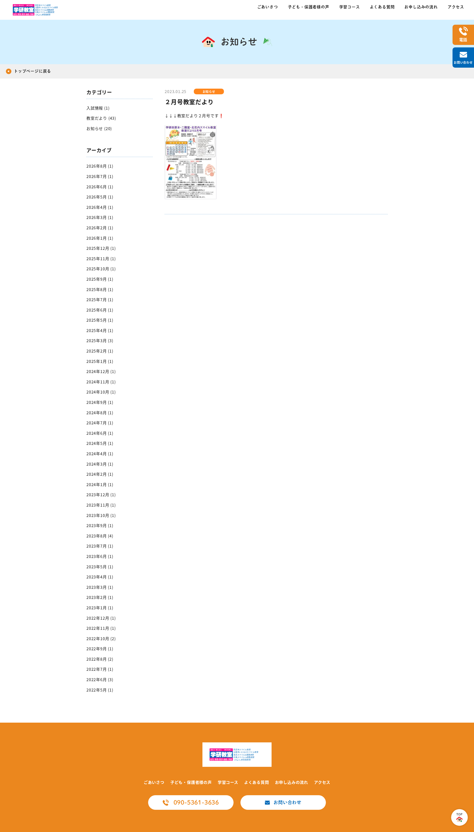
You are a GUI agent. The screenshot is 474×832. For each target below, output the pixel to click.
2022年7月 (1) (99, 669)
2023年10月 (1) (101, 515)
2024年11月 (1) (101, 382)
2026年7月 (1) (99, 176)
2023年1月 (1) (99, 608)
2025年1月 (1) (99, 361)
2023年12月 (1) (101, 494)
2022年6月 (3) (99, 679)
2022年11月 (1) (101, 628)
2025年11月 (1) (101, 258)
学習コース (349, 7)
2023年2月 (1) (99, 597)
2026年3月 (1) (99, 217)
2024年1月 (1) (99, 484)
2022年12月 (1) (101, 618)
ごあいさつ (267, 7)
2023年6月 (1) (99, 556)
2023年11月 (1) (101, 505)
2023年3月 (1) (99, 587)
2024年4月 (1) (99, 453)
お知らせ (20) (99, 128)
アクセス (456, 7)
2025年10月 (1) (101, 269)
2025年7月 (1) (99, 299)
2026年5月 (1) (99, 197)
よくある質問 (382, 7)
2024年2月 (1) (99, 474)
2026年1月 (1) (99, 238)
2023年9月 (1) (99, 525)
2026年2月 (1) (99, 228)
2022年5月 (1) (99, 690)
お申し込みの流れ (420, 7)
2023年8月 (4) (99, 536)
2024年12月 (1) (101, 371)
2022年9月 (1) (99, 649)
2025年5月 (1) (99, 320)
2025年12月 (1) (101, 248)
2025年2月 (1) (99, 351)
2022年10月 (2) (101, 638)
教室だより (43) (101, 118)
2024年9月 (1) (99, 402)
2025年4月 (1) (99, 330)
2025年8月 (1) (99, 289)
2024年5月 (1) (99, 443)
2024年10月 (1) (101, 392)
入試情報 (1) (97, 108)
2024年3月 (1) (99, 464)
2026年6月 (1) (99, 187)
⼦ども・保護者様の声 (308, 7)
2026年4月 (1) (99, 207)
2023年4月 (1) (99, 577)
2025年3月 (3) (99, 340)
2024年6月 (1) (99, 433)
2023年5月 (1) (99, 567)
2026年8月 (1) (99, 166)
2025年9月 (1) (99, 279)
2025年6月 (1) (99, 310)
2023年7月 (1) (99, 546)
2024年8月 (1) (99, 413)
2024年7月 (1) (99, 423)
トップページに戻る (32, 71)
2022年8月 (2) (99, 659)
